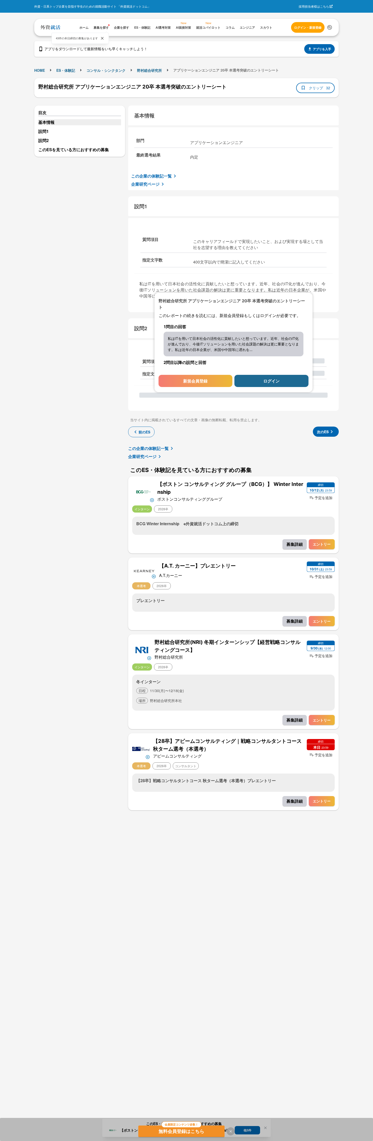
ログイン (271, 381)
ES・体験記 (65, 70)
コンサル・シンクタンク (106, 70)
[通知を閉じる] (102, 38)
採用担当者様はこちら (314, 6)
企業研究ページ (145, 184)
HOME (39, 70)
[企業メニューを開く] (143, 491)
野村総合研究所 (149, 70)
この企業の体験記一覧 (151, 176)
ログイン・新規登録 (307, 27)
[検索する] (330, 27)
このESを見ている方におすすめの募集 (73, 149)
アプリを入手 (322, 49)
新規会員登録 (195, 381)
